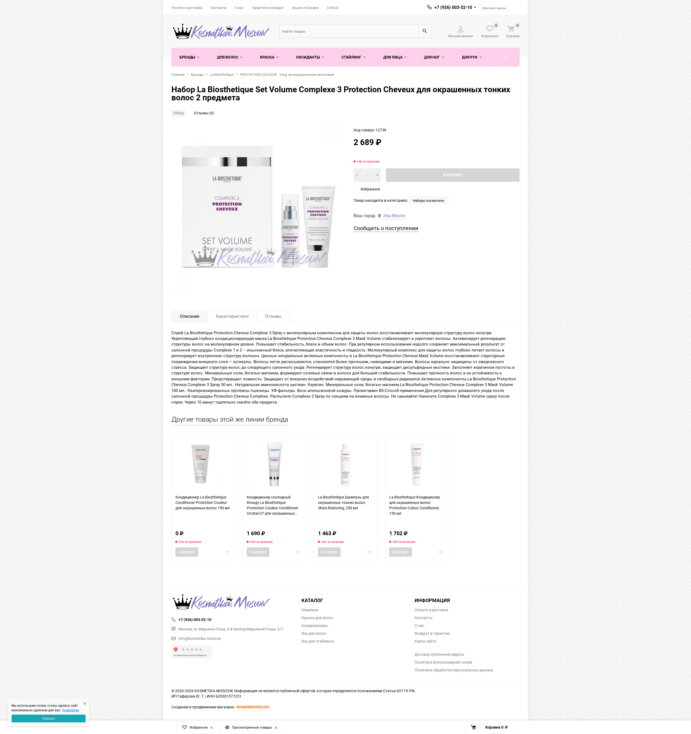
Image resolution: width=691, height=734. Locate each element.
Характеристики (232, 316)
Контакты (218, 7)
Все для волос (314, 633)
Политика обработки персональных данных (454, 670)
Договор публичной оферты (439, 654)
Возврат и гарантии (432, 633)
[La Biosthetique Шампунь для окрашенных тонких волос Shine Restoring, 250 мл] (345, 464)
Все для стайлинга (318, 641)
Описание (189, 316)
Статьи (332, 7)
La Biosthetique (222, 74)
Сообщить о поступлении (386, 228)
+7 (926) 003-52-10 (453, 7)
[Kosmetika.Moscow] (232, 602)
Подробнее (70, 710)
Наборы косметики (428, 200)
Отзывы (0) (204, 112)
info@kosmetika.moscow (199, 638)
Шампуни (310, 610)
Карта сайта (425, 641)
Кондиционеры (315, 625)
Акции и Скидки (305, 7)
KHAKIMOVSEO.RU (253, 706)
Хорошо (48, 718)
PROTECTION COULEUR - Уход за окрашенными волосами (287, 74)
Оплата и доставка (186, 7)
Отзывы (273, 316)
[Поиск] (425, 31)
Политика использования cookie (443, 662)
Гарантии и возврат (268, 7)
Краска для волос (317, 618)
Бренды (197, 74)
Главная (178, 74)
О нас (239, 7)
